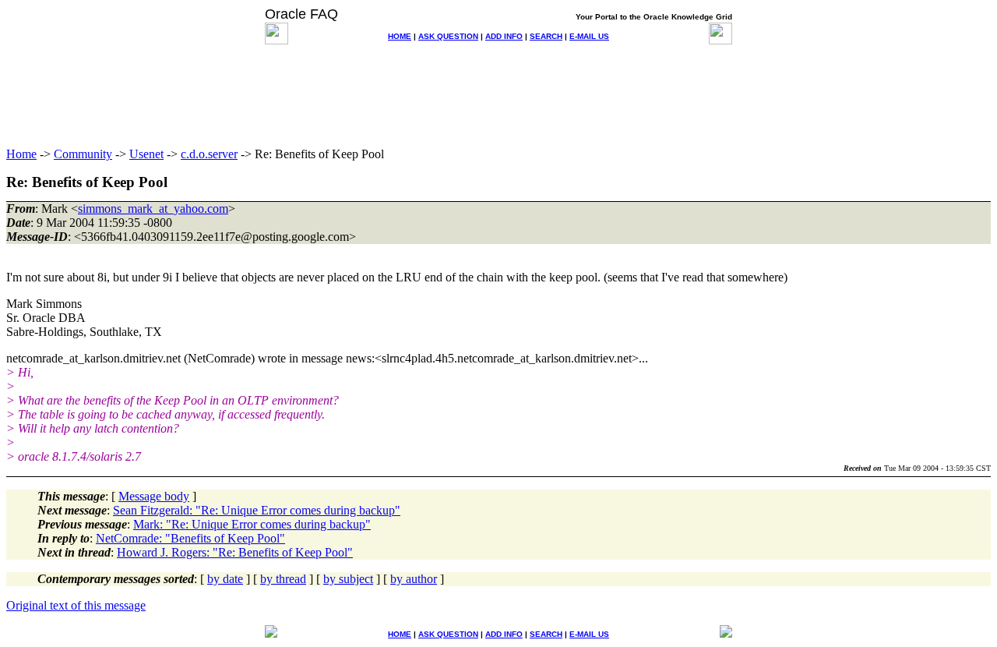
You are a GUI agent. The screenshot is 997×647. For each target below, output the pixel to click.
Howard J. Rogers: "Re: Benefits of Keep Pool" (235, 552)
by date (225, 578)
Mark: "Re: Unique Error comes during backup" (252, 524)
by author (413, 578)
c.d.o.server (209, 154)
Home (21, 154)
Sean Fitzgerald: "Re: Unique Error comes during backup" (256, 510)
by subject (348, 578)
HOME (399, 36)
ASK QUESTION (448, 36)
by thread (283, 578)
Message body (153, 496)
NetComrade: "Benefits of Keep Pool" (190, 538)
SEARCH (546, 36)
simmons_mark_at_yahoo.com (153, 208)
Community (83, 154)
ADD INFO (504, 36)
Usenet (146, 154)
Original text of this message (76, 605)
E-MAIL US (589, 36)
